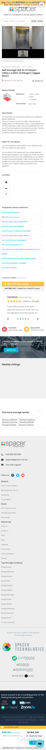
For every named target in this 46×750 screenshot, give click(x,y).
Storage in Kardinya (27, 419)
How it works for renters (9, 486)
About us (4, 526)
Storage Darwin (6, 618)
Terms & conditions (7, 554)
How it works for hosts (8, 508)
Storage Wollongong (8, 608)
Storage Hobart (6, 599)
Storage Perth (5, 581)
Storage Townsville (7, 613)
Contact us (4, 531)
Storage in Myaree (9, 425)
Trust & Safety (5, 499)
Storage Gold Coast (7, 595)
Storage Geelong (6, 604)
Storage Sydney (6, 567)
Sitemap (4, 558)
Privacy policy (5, 549)
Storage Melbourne (7, 572)
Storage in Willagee (9, 419)
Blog (2, 540)
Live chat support (13, 464)
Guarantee (4, 545)
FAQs (3, 535)
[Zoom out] (6, 188)
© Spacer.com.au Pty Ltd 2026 (14, 717)
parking (40, 21)
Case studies (5, 517)
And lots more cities (7, 622)
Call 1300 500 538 (13, 454)
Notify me (11, 350)
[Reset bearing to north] (6, 194)
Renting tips (5, 495)
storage (34, 21)
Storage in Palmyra (26, 425)
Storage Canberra (7, 585)
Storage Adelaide (6, 590)
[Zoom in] (6, 182)
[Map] (23, 190)
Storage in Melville (27, 422)
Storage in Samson (10, 422)
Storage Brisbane (6, 576)
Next (38, 319)
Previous (8, 319)
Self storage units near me (9, 490)
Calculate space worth (8, 513)
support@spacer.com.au (16, 459)
